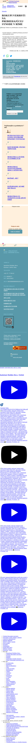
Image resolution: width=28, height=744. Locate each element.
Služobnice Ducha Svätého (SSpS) (14, 289)
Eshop (20, 6)
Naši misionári (10, 715)
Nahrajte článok (10, 306)
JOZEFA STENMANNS (12, 733)
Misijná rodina (10, 71)
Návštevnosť (9, 309)
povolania (10, 66)
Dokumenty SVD (9, 300)
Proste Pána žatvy (7, 647)
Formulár (7, 303)
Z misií (8, 719)
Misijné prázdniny (11, 699)
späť (4, 1)
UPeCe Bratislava (10, 698)
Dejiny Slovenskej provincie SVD (15, 660)
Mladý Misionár (10, 706)
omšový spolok (20, 65)
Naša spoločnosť (10, 65)
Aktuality (4, 11)
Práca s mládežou (10, 697)
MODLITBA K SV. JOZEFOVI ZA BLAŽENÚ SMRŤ (16, 197)
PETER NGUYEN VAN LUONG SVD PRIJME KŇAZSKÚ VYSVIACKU (16, 137)
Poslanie (8, 656)
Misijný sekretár (10, 689)
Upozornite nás (17, 76)
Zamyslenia (9, 61)
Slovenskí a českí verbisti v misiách (12, 637)
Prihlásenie (6, 339)
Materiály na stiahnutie (12, 712)
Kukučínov (9, 675)
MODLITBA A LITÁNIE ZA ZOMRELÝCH (15, 157)
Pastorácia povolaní (11, 701)
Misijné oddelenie (7, 640)
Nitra (7, 667)
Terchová (8, 673)
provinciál (18, 68)
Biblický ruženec (7, 649)
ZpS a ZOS (7, 297)
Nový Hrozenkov (10, 681)
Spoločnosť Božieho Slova (13, 653)
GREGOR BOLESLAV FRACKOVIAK (17, 726)
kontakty (8, 68)
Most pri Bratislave (11, 665)
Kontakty (5, 644)
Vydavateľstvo (10, 702)
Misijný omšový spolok (9, 641)
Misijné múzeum (10, 695)
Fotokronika (6, 646)
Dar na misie (15, 231)
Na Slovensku (10, 663)
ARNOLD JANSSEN (12, 723)
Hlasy (21, 66)
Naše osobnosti (10, 718)
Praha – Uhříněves (11, 682)
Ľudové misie (11, 72)
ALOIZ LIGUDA (11, 729)
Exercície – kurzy (7, 650)
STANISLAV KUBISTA (12, 728)
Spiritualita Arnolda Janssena (13, 658)
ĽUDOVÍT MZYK (11, 730)
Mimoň (8, 680)
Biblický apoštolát (11, 708)
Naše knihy (9, 705)
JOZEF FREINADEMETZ (13, 725)
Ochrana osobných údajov (10, 342)
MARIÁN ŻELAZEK (12, 735)
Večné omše (10, 63)
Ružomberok (9, 670)
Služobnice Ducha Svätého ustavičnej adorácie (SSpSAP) (14, 294)
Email (9, 109)
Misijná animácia (10, 688)
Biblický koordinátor (11, 709)
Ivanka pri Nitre (10, 668)
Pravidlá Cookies (8, 344)
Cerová (8, 674)
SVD (7, 62)
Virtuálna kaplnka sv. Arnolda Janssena (16, 742)
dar (13, 68)
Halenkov (8, 685)
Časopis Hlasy (10, 704)
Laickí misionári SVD (12, 694)
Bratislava (8, 664)
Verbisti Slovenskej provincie (10, 636)
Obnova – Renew (10, 711)
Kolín (7, 678)
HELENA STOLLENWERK (14, 732)
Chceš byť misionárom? (9, 639)
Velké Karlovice (10, 684)
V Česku (8, 677)
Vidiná (8, 671)
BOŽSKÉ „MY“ (13, 178)
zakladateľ (10, 69)
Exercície (17, 61)
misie (17, 69)
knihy (16, 66)
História (8, 657)
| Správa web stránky (15, 339)
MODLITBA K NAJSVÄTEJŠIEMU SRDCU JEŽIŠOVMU (15, 168)
